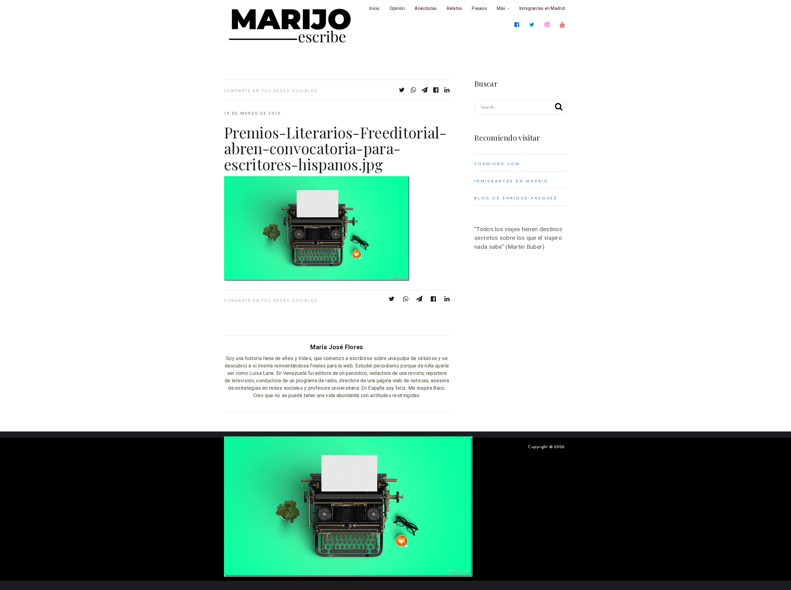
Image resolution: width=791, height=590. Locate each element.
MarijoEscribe (513, 447)
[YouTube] (563, 25)
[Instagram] (548, 25)
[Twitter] (533, 25)
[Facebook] (518, 25)
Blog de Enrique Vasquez (516, 198)
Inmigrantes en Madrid (511, 181)
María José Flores (336, 347)
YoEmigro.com (497, 164)
